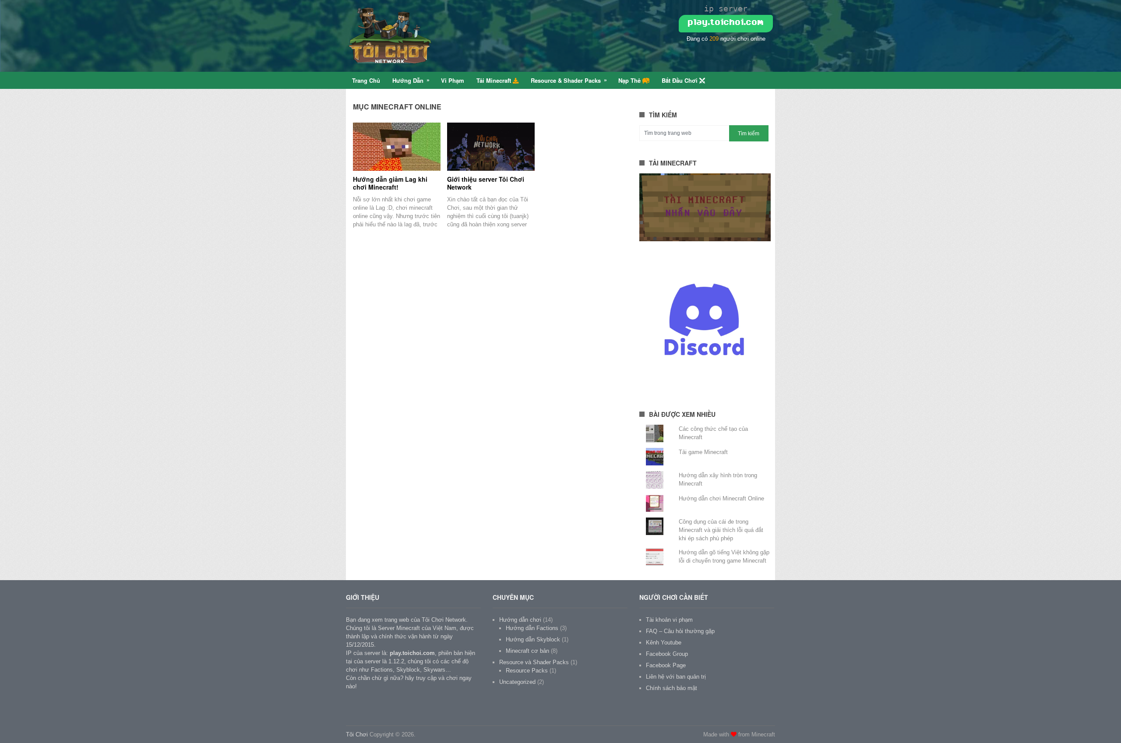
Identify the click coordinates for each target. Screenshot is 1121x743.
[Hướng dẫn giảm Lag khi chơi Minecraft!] (397, 147)
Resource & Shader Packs (566, 80)
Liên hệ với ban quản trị (676, 676)
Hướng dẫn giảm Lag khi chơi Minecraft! (390, 183)
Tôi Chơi (357, 734)
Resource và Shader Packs (534, 662)
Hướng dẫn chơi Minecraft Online (721, 498)
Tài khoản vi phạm (669, 619)
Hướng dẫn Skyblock (533, 639)
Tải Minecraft (494, 80)
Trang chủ (366, 80)
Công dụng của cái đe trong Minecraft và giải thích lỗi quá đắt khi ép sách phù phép (721, 530)
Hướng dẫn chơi (520, 619)
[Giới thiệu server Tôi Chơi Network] (491, 147)
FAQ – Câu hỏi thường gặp (680, 631)
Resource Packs (527, 670)
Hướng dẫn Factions (532, 628)
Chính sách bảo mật (671, 688)
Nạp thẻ (630, 80)
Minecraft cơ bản (527, 651)
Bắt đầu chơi (680, 80)
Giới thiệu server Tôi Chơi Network (485, 183)
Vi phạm (452, 80)
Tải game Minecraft (703, 452)
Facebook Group (667, 654)
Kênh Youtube (663, 642)
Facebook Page (666, 665)
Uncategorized (517, 682)
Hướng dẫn (407, 80)
